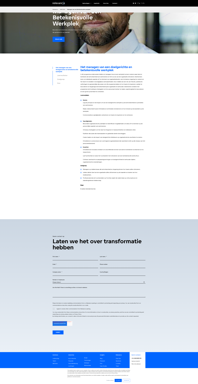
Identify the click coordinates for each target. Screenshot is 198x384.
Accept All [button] (118, 380)
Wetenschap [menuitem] (87, 365)
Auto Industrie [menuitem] (72, 358)
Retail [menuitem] (85, 358)
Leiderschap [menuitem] (56, 358)
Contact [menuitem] (114, 3)
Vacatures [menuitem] (118, 361)
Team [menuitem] (117, 366)
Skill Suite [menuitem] (55, 363)
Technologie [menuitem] (87, 360)
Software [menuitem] (86, 363)
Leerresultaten (62, 75)
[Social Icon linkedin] (135, 3)
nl (143, 3)
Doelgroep (61, 79)
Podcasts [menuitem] (102, 361)
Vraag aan (58, 39)
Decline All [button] (126, 380)
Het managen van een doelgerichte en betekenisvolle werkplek (67, 69)
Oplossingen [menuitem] (86, 3)
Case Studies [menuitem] (103, 366)
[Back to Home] (59, 4)
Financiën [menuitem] (70, 361)
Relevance (55, 9)
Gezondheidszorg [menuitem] (73, 363)
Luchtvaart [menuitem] (71, 366)
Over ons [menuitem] (106, 3)
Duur (58, 83)
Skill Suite (62, 9)
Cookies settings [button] (110, 380)
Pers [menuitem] (101, 363)
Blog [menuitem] (101, 358)
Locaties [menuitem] (118, 363)
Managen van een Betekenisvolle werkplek (78, 9)
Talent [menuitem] (54, 361)
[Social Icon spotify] (133, 3)
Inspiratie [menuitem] (96, 3)
